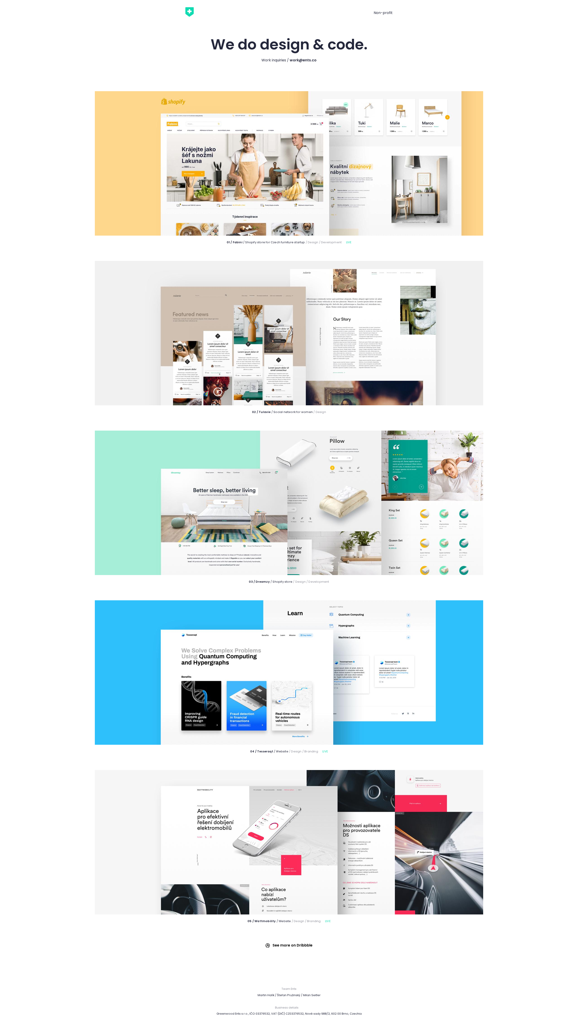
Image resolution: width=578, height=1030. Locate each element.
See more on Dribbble (292, 945)
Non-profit (383, 12)
